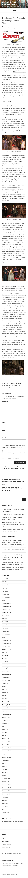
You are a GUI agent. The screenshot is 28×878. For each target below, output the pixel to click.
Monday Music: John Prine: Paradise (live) (13, 514)
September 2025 (6, 612)
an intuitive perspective (9, 3)
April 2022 (5, 735)
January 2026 (5, 600)
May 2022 (4, 732)
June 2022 (5, 729)
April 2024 (5, 662)
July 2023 (4, 689)
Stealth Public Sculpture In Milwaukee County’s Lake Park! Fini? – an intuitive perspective (12, 542)
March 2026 (5, 594)
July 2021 (4, 763)
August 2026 (5, 579)
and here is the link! (17, 351)
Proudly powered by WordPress (9, 874)
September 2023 (6, 683)
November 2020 (6, 788)
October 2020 (6, 791)
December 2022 (6, 711)
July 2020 (4, 800)
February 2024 (6, 668)
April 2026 (5, 591)
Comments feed (6, 844)
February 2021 (6, 778)
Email (4, 430)
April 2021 (5, 772)
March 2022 (5, 738)
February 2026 (6, 597)
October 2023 (6, 680)
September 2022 (6, 720)
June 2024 (5, 655)
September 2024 (6, 649)
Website (4, 438)
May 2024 (5, 659)
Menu (14, 10)
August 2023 (5, 686)
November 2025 (6, 606)
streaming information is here (10, 28)
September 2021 (6, 757)
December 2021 (6, 748)
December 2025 (6, 603)
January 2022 (5, 745)
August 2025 (5, 615)
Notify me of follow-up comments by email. (13, 453)
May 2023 (5, 695)
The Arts (18, 383)
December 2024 (6, 640)
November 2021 (6, 751)
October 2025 (6, 609)
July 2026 (4, 582)
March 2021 (5, 775)
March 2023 (5, 702)
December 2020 (6, 784)
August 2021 (5, 760)
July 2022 (4, 726)
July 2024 (4, 652)
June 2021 (5, 766)
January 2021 (5, 781)
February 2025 (6, 634)
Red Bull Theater (9, 383)
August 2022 (5, 723)
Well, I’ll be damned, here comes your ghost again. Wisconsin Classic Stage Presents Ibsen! (13, 524)
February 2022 (6, 741)
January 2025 (5, 637)
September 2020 (6, 794)
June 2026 (5, 585)
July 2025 (4, 619)
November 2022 (6, 714)
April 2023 (5, 698)
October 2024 (6, 646)
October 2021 (5, 754)
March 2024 (5, 665)
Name (4, 422)
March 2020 (5, 812)
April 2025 (5, 628)
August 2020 (5, 797)
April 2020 (5, 809)
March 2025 (5, 631)
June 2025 (5, 622)
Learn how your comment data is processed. (13, 468)
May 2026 (5, 588)
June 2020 (5, 803)
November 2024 (6, 643)
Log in (3, 838)
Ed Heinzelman (19, 15)
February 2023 (6, 705)
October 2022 (6, 717)
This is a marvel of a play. (19, 72)
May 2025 (5, 625)
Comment (5, 401)
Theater (12, 387)
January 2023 (5, 708)
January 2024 (5, 671)
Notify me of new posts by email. (10, 458)
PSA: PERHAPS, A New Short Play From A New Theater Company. (13, 557)
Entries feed (5, 841)
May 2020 (5, 806)
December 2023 (6, 674)
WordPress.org (6, 847)
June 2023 (5, 692)
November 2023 (6, 677)
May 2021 (4, 769)
